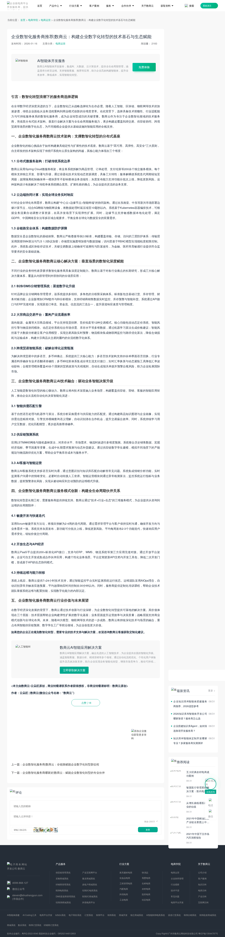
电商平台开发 (46, 914)
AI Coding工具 (29, 914)
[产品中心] (55, 0)
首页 (22, 20)
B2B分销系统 (190, 914)
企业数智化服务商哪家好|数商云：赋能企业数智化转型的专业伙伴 (63, 773)
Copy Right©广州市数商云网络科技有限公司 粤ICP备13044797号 (187, 933)
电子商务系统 (75, 914)
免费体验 (144, 67)
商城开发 (123, 914)
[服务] (110, 0)
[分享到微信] (150, 712)
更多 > (211, 690)
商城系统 (11, 924)
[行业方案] (75, 0)
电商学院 (33, 20)
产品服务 (61, 864)
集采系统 (22, 924)
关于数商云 (204, 864)
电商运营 (46, 20)
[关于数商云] (147, 0)
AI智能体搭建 (13, 914)
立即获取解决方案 (74, 670)
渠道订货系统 (174, 914)
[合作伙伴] (127, 0)
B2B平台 (100, 914)
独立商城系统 (136, 914)
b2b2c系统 (60, 914)
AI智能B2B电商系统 (155, 914)
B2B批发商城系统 (208, 914)
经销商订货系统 (51, 924)
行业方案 (124, 864)
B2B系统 (112, 914)
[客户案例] (94, 0)
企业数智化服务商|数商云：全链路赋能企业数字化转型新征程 (60, 764)
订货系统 (89, 914)
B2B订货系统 (35, 924)
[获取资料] (167, 0)
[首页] (39, 0)
